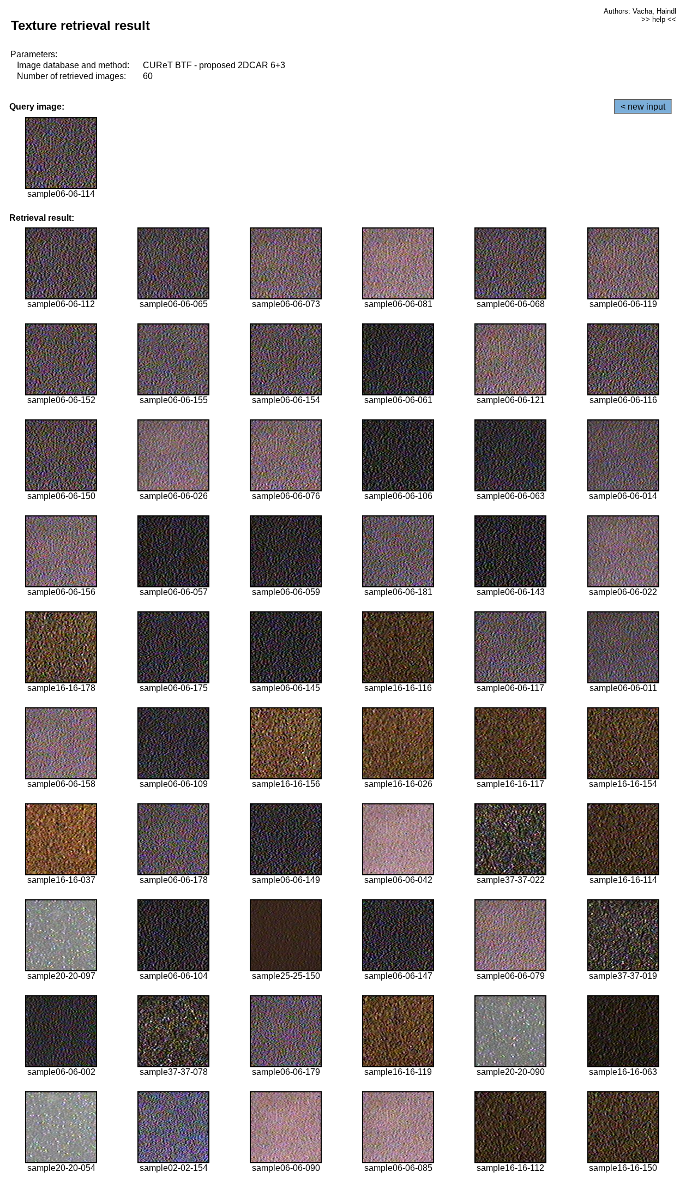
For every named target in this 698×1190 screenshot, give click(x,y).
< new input (643, 106)
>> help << (658, 19)
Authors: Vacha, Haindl (640, 11)
